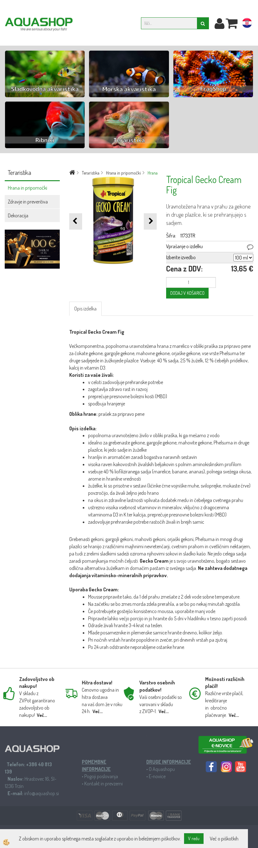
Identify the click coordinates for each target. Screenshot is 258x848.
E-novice (157, 776)
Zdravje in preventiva (28, 201)
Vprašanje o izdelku (184, 246)
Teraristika (90, 173)
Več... (42, 715)
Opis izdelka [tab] (85, 308)
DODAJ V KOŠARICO (187, 293)
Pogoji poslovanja (101, 776)
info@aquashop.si (41, 793)
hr (247, 24)
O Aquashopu (162, 769)
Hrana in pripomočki (27, 188)
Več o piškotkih (224, 838)
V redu (193, 838)
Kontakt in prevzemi (103, 783)
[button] (150, 221)
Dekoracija (18, 215)
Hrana (153, 173)
